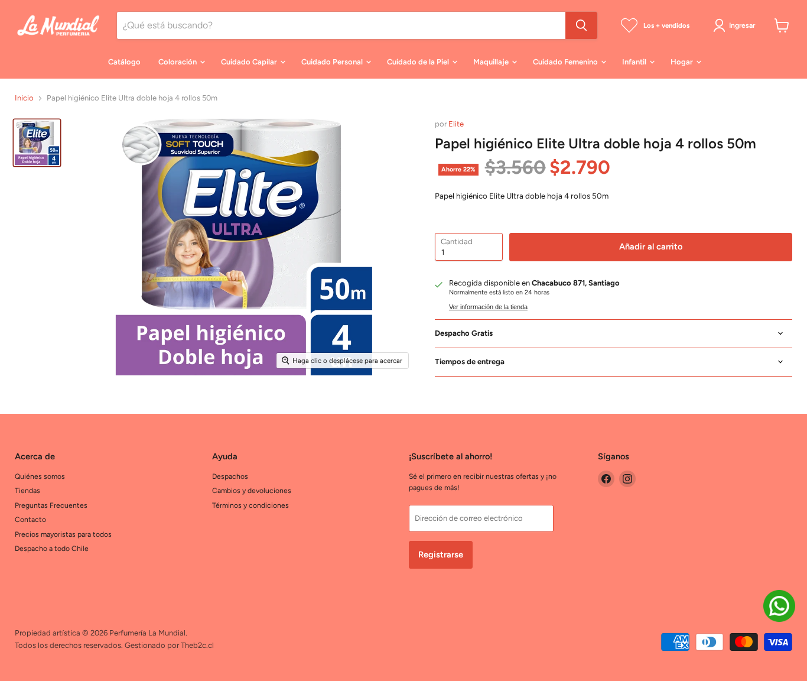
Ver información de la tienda (488, 306)
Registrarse (440, 554)
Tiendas (27, 490)
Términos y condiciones (250, 505)
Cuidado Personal (333, 61)
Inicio (24, 98)
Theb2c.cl (197, 645)
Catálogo (124, 61)
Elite (456, 123)
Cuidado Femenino (566, 61)
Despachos (230, 476)
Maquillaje (491, 61)
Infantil (635, 61)
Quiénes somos (40, 476)
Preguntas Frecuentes (51, 505)
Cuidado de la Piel (419, 61)
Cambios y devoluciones (251, 490)
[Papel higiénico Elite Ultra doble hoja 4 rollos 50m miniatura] (37, 142)
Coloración (178, 61)
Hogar (683, 61)
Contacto (30, 519)
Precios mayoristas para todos (63, 534)
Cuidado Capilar (250, 61)
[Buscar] (581, 25)
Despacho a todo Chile (52, 548)
